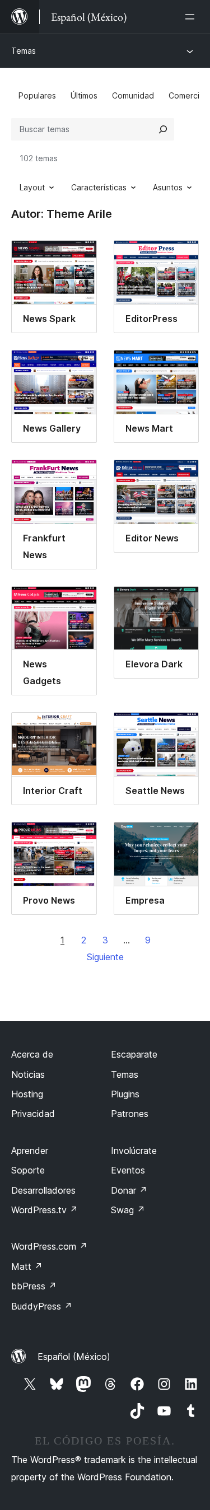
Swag (128, 1210)
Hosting (27, 1094)
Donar (129, 1190)
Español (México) (74, 1356)
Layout (32, 187)
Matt (27, 1266)
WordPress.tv (44, 1210)
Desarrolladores (43, 1190)
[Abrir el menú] (192, 17)
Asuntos (168, 187)
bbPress (34, 1286)
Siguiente (105, 956)
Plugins (125, 1094)
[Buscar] (163, 129)
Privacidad (33, 1113)
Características (99, 187)
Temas (23, 50)
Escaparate (134, 1054)
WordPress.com (49, 1246)
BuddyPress (41, 1306)
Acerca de (32, 1054)
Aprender (29, 1150)
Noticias (28, 1074)
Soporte (28, 1170)
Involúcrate (134, 1150)
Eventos (128, 1170)
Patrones (129, 1113)
